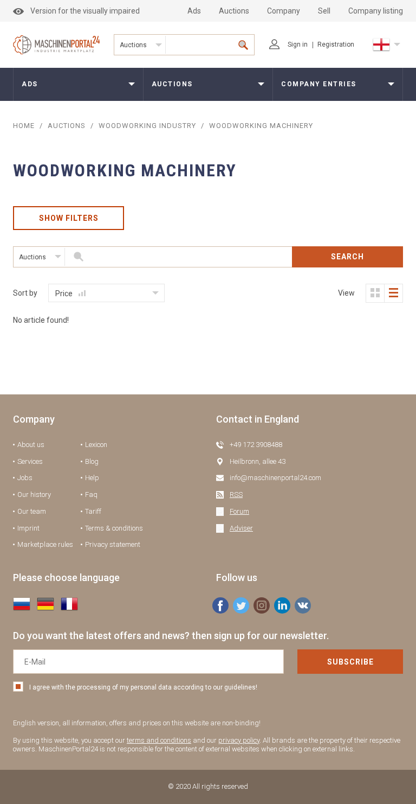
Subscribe (350, 662)
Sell (324, 11)
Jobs (24, 478)
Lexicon (96, 445)
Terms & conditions (114, 528)
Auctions (234, 11)
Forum (239, 511)
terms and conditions (159, 740)
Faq (91, 494)
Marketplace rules (45, 544)
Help (92, 478)
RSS (236, 494)
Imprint (28, 528)
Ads (194, 11)
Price (64, 293)
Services (30, 461)
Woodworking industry (147, 126)
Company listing (375, 11)
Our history (34, 494)
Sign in (298, 44)
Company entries (318, 84)
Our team (31, 511)
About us (30, 445)
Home (24, 126)
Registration (335, 44)
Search (347, 256)
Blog (92, 461)
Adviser (241, 528)
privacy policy (238, 740)
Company (283, 11)
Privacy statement (112, 544)
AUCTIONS (67, 126)
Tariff (93, 511)
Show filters (69, 218)
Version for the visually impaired (85, 11)
